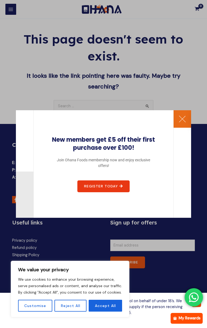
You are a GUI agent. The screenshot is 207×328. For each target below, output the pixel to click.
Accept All (105, 305)
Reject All (70, 305)
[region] (70, 289)
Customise (35, 305)
